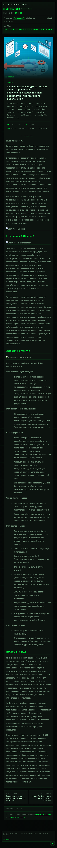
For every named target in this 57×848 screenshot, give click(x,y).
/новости (19, 18)
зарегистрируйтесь (17, 817)
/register (8, 21)
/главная (8, 18)
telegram (6, 839)
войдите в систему (43, 815)
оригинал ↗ (44, 128)
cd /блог (8, 26)
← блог (33, 128)
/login (50, 18)
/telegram (30, 18)
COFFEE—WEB (13, 9)
